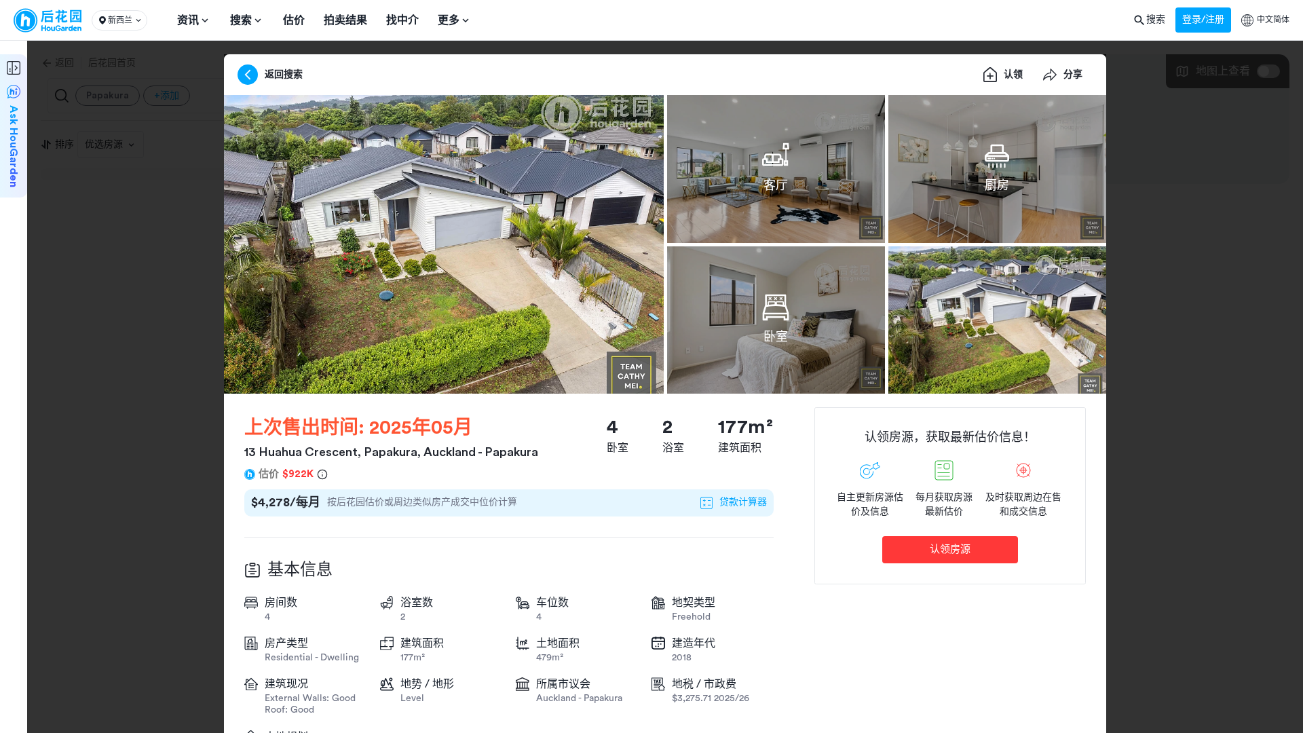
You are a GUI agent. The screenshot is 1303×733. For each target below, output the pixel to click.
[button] (119, 20)
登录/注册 (1203, 19)
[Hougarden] (47, 20)
